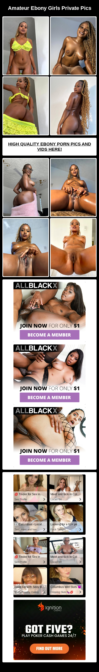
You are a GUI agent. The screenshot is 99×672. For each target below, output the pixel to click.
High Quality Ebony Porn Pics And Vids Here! (49, 147)
